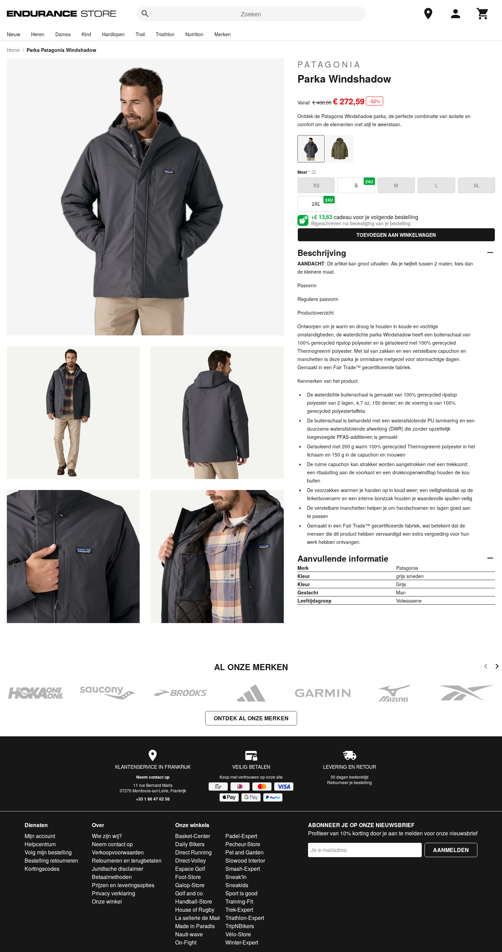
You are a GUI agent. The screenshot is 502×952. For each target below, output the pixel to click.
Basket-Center (192, 836)
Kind (86, 34)
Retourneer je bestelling (349, 782)
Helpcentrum (40, 844)
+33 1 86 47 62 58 (153, 799)
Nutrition (194, 34)
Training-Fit (239, 901)
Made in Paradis (195, 926)
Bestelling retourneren (51, 860)
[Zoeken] (145, 13)
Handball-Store (193, 901)
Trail (140, 34)
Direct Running (193, 852)
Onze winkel (107, 901)
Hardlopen (113, 34)
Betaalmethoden (112, 877)
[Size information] (313, 172)
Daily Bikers (190, 844)
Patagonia (329, 64)
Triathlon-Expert (244, 918)
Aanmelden (451, 850)
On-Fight (185, 942)
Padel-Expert (241, 836)
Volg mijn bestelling (48, 852)
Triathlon (165, 34)
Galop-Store (190, 885)
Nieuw (13, 34)
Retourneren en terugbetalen (127, 860)
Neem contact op (152, 777)
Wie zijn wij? (107, 836)
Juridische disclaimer (117, 868)
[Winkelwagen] (483, 13)
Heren (37, 34)
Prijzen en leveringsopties (123, 885)
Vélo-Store (238, 934)
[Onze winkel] (428, 13)
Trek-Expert (239, 909)
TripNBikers (239, 926)
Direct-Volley (190, 860)
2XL (322, 202)
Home (13, 49)
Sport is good (241, 893)
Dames (63, 34)
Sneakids (236, 885)
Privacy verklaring (113, 893)
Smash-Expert (242, 868)
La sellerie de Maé (197, 918)
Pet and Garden (244, 852)
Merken (222, 34)
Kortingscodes (42, 868)
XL (476, 185)
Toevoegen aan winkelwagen (396, 234)
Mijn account (40, 836)
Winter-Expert (241, 942)
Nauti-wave (189, 934)
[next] (497, 667)
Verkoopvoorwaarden (118, 852)
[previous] (486, 667)
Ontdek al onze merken (251, 718)
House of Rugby (194, 909)
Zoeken (251, 13)
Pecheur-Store (242, 844)
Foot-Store (188, 877)
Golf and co (189, 893)
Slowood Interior (245, 860)
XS (316, 185)
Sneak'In (236, 877)
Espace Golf (190, 868)
